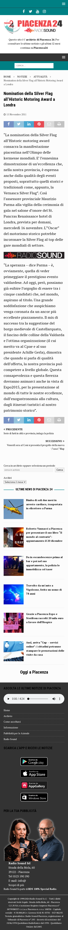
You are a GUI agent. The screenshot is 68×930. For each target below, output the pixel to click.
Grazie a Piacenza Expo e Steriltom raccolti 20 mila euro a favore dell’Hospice (44, 618)
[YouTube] (37, 11)
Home (7, 710)
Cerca (60, 470)
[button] (63, 4)
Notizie (22, 76)
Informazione (11, 727)
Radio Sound (10, 739)
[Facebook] (23, 11)
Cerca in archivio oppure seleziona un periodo (29, 465)
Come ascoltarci (12, 721)
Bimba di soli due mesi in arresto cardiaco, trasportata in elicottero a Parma (44, 504)
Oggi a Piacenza (34, 672)
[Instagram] (44, 11)
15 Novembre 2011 (16, 114)
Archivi (8, 477)
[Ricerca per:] (34, 65)
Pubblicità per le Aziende (16, 733)
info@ (22, 880)
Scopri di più (16, 885)
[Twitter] (30, 11)
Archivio (8, 716)
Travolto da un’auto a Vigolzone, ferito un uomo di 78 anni (44, 589)
